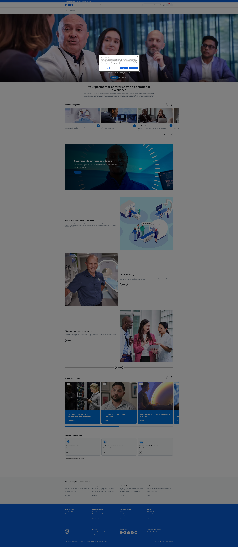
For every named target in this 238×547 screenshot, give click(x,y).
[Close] (137, 56)
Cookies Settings (105, 68)
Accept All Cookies (133, 68)
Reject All (124, 68)
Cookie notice (129, 64)
